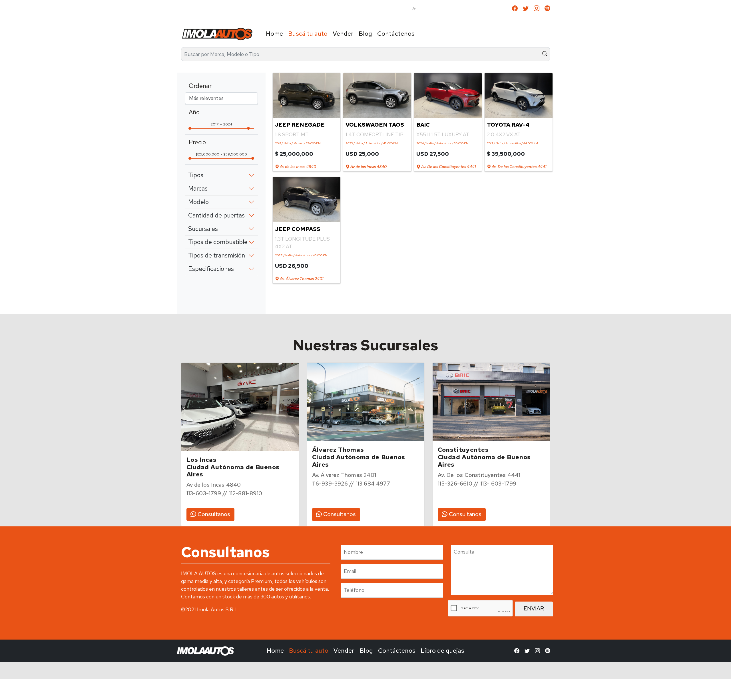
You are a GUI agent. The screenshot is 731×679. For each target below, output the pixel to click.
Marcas (198, 188)
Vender (343, 33)
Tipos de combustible (218, 242)
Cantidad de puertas (216, 215)
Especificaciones (211, 269)
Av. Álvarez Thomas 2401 (301, 278)
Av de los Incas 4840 (297, 166)
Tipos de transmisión (216, 255)
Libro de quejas (442, 650)
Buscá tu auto (308, 33)
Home (274, 33)
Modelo (198, 202)
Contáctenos (396, 33)
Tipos (195, 175)
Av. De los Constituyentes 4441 (448, 166)
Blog (365, 33)
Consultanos (213, 514)
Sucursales (203, 229)
